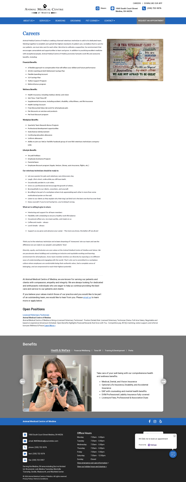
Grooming (75, 21)
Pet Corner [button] (92, 21)
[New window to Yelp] (160, 422)
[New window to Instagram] (155, 422)
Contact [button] (109, 21)
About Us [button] (28, 21)
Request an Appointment (151, 21)
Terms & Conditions (41, 479)
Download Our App (153, 3)
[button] (173, 454)
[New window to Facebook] (149, 422)
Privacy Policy (28, 479)
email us (87, 297)
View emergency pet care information (92, 463)
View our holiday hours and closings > (92, 467)
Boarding (60, 21)
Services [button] (44, 21)
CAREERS (137, 3)
